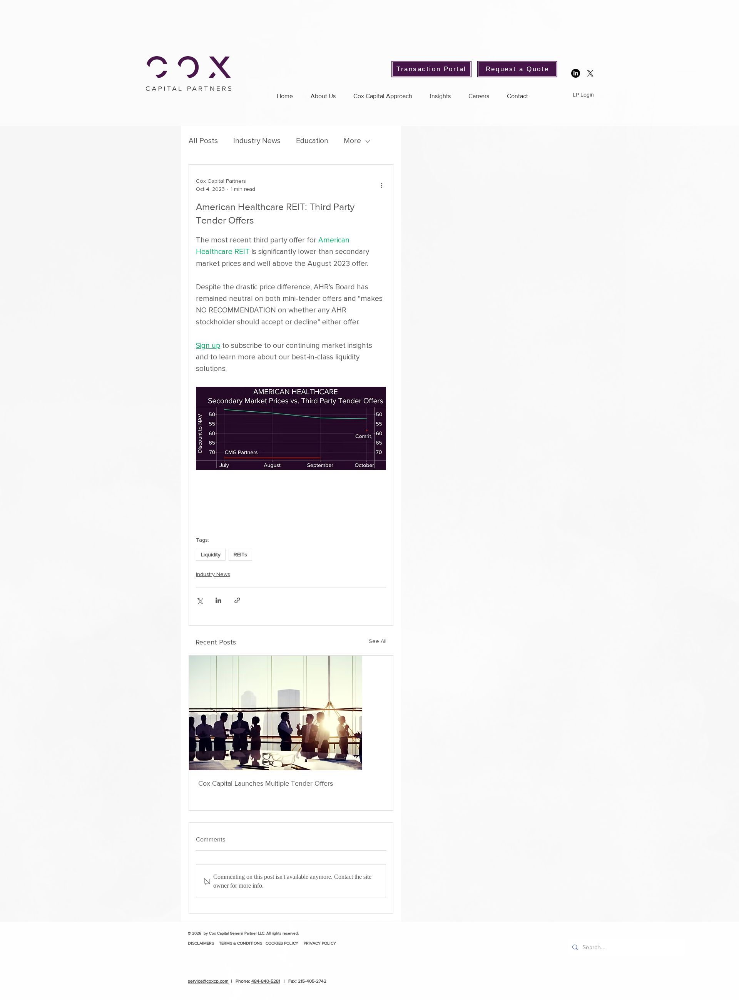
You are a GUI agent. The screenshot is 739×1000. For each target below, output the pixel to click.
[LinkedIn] (575, 73)
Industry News (257, 141)
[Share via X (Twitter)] (199, 600)
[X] (590, 73)
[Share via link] (237, 600)
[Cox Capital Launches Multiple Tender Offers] (291, 713)
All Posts (203, 141)
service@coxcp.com (208, 981)
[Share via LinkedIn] (218, 600)
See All (377, 641)
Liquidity (211, 554)
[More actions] (381, 185)
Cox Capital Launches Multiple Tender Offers (265, 783)
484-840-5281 (265, 981)
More (352, 141)
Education (312, 141)
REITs (240, 554)
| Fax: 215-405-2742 (303, 981)
